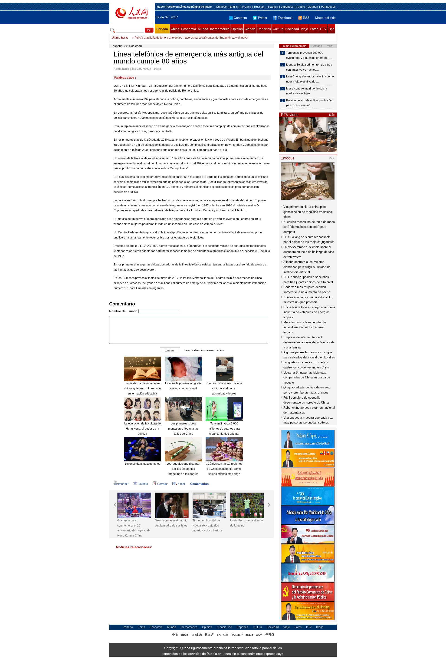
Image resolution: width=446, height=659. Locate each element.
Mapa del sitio (325, 18)
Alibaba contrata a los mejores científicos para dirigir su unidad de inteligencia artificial (306, 267)
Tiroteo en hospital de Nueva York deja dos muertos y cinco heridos (208, 525)
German (313, 6)
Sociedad (292, 29)
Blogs (319, 627)
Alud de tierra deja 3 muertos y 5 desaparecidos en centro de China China (181, 37)
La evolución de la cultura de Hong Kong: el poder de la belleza (142, 428)
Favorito (143, 484)
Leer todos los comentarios (204, 350)
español (118, 46)
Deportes (264, 29)
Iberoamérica (220, 29)
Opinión (237, 29)
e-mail (182, 484)
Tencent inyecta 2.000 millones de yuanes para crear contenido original (224, 428)
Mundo (203, 29)
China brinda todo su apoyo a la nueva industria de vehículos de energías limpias (309, 312)
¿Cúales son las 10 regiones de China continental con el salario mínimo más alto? (224, 468)
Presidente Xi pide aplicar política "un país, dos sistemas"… (309, 103)
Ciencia (250, 29)
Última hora (119, 37)
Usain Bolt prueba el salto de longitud (246, 523)
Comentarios (199, 484)
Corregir (162, 484)
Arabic (301, 6)
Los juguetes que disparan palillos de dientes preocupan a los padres (183, 468)
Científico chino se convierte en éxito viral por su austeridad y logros (224, 388)
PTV (323, 29)
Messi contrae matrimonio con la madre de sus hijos (171, 523)
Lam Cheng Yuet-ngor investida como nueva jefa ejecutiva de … (310, 79)
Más (331, 114)
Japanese (287, 6)
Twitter (262, 18)
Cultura (278, 29)
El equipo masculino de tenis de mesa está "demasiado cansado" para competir (309, 227)
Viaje (304, 29)
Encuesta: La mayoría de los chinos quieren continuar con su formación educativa (142, 388)
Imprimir (123, 484)
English (234, 6)
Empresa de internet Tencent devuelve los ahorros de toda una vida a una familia (308, 342)
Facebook (285, 18)
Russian (259, 6)
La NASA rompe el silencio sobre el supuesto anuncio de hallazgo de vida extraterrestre (308, 252)
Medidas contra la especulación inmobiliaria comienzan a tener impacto (304, 327)
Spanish (273, 6)
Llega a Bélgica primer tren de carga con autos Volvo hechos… (309, 67)
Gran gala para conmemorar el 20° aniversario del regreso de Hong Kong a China (134, 528)
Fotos (314, 29)
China (175, 29)
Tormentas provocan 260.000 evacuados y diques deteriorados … (309, 55)
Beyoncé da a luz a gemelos (142, 463)
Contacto (240, 18)
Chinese (221, 6)
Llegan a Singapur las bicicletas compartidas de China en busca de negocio (306, 377)
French (246, 6)
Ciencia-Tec (224, 627)
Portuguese (328, 6)
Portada (162, 29)
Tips (331, 29)
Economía (188, 29)
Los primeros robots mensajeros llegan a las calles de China (183, 428)
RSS (306, 18)
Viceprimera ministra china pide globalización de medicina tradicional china (308, 212)
